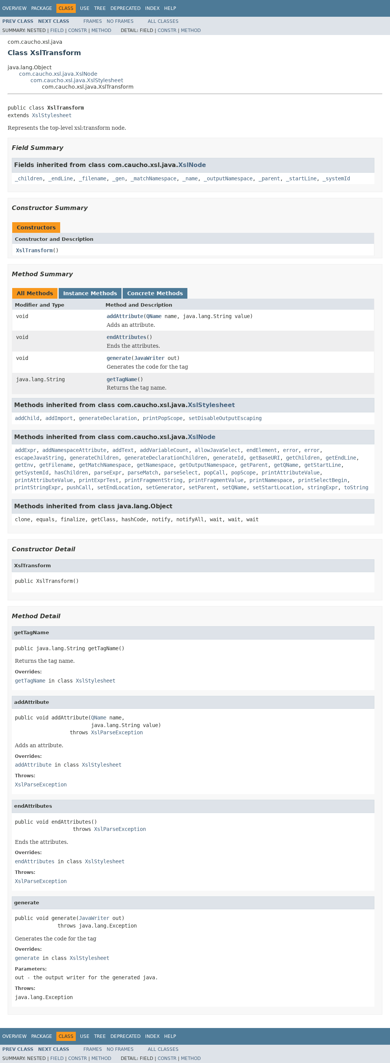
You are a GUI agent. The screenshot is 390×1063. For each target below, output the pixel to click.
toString (356, 487)
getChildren (303, 458)
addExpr (25, 450)
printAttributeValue (291, 472)
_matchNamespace (153, 178)
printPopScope (162, 418)
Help (170, 8)
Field (57, 30)
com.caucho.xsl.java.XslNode (58, 74)
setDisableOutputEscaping (225, 418)
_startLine (301, 178)
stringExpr (322, 487)
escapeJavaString (39, 458)
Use (85, 8)
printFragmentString (153, 480)
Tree (100, 8)
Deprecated (125, 8)
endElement (261, 450)
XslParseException (117, 732)
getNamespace (155, 465)
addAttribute (125, 316)
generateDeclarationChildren (166, 458)
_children (28, 178)
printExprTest (98, 480)
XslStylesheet (52, 115)
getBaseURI (264, 458)
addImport (59, 418)
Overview (14, 8)
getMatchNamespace (105, 465)
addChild (27, 418)
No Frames (120, 21)
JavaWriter (149, 358)
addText (123, 450)
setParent (202, 487)
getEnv (24, 465)
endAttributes (126, 337)
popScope (243, 472)
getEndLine (341, 458)
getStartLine (322, 465)
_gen (118, 178)
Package (41, 8)
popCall (214, 472)
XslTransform (34, 250)
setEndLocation (118, 487)
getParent (254, 465)
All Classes (163, 21)
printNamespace (270, 480)
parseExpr (107, 472)
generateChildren (94, 458)
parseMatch (143, 472)
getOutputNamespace (206, 465)
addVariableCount (164, 450)
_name (190, 178)
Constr (77, 30)
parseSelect (181, 472)
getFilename (56, 465)
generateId (228, 458)
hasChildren (71, 472)
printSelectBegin (322, 480)
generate (119, 358)
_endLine (60, 178)
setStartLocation (277, 487)
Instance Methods (90, 293)
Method (101, 30)
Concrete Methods (155, 293)
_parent (269, 178)
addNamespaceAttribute (74, 450)
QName (153, 316)
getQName (286, 465)
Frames (92, 21)
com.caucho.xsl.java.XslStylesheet (76, 80)
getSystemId (31, 472)
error (290, 450)
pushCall (79, 487)
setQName (234, 487)
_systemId (336, 178)
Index (152, 8)
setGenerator (164, 487)
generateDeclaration (108, 418)
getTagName (122, 379)
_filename (92, 178)
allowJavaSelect (217, 450)
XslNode (192, 165)
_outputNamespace (228, 178)
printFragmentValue (216, 480)
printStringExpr (38, 487)
